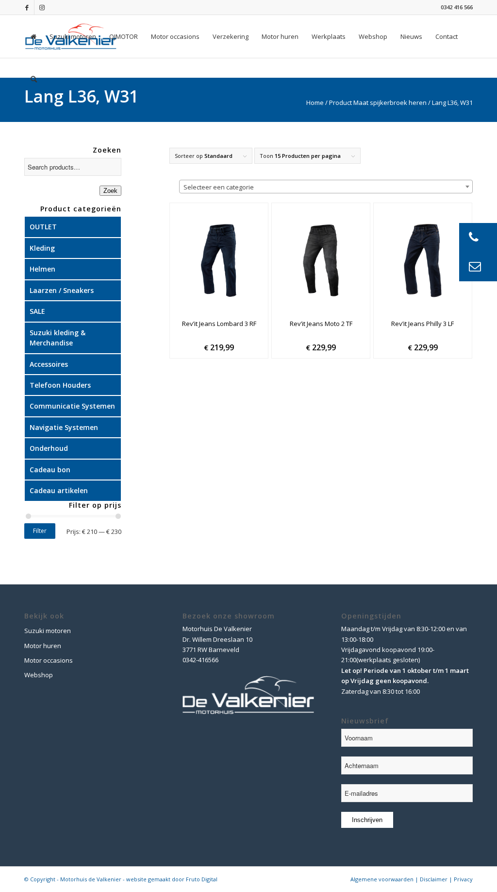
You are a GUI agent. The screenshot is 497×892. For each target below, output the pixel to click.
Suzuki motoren (47, 630)
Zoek (110, 190)
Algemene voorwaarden (382, 879)
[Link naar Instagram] (41, 7)
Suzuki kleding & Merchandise (57, 337)
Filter (40, 531)
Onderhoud (49, 448)
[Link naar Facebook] (27, 7)
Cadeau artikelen (59, 490)
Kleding (42, 248)
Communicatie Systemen (72, 406)
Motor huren (42, 645)
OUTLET (43, 226)
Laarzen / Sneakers (62, 290)
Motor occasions (48, 660)
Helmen (42, 269)
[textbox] (326, 187)
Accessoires (49, 364)
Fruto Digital (201, 879)
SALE (37, 311)
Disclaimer (433, 879)
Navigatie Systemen (64, 427)
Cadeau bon (50, 469)
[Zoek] (33, 79)
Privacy (463, 879)
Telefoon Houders (60, 385)
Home (315, 102)
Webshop (38, 674)
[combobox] (326, 186)
